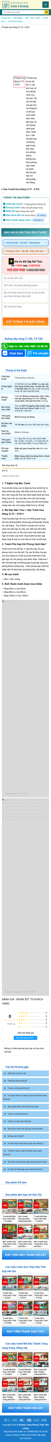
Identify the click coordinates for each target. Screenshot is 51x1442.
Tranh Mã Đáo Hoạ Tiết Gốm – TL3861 (40, 1218)
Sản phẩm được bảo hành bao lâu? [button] (23, 1107)
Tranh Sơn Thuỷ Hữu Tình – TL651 (25, 1320)
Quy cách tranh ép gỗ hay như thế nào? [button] (25, 1129)
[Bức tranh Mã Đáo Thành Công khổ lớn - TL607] (25, 1384)
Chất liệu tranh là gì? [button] (17, 1073)
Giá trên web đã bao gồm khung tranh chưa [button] (27, 1162)
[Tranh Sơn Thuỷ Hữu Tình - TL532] (41, 1308)
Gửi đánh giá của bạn (24, 1038)
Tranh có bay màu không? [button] (19, 1121)
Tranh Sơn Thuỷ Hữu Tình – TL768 (41, 1295)
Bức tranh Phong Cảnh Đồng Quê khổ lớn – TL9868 (24, 1218)
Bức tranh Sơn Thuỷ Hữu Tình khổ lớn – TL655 (41, 1243)
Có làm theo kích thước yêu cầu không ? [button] (26, 1143)
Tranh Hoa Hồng (15, 21)
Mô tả (4, 471)
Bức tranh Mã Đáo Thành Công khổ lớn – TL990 (41, 1371)
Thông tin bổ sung (10, 476)
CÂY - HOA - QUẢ (32, 18)
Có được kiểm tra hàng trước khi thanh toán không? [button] (25, 1097)
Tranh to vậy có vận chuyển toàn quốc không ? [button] (22, 1153)
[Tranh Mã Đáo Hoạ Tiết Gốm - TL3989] (9, 1206)
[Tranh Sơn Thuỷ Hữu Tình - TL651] (25, 1308)
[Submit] (46, 12)
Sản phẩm (17, 18)
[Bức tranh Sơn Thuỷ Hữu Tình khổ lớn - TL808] (9, 1231)
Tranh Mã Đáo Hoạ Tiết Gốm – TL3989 (9, 1218)
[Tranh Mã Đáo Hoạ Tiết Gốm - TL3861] (41, 1206)
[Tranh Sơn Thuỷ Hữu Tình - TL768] (41, 1282)
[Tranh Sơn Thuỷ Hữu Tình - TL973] (25, 1282)
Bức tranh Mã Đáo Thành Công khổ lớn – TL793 (9, 1397)
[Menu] (45, 4)
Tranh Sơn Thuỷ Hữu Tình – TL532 (41, 1320)
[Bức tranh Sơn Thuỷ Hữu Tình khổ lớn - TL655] (41, 1231)
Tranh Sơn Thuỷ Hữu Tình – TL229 (9, 1295)
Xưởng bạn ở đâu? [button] (16, 1136)
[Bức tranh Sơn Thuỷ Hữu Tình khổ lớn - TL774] (25, 1231)
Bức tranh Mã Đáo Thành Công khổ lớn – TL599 (41, 1397)
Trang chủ (5, 18)
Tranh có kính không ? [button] (18, 1114)
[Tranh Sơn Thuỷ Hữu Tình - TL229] (9, 1282)
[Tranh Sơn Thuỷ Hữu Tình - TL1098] (9, 1308)
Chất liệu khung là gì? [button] (17, 1081)
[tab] (25, 470)
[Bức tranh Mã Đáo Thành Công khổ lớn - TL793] (9, 1384)
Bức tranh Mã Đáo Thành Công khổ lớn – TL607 (25, 1397)
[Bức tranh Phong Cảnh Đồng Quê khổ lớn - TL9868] (25, 1206)
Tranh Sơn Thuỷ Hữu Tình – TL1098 (9, 1320)
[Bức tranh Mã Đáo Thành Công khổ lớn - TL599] (41, 1384)
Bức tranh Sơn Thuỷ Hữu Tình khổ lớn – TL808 (9, 1243)
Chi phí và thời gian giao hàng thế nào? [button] (25, 1169)
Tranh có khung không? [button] (18, 1088)
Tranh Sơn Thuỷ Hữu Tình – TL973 (25, 1295)
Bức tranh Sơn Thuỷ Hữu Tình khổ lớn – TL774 (25, 1243)
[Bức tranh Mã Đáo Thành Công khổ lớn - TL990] (41, 1359)
